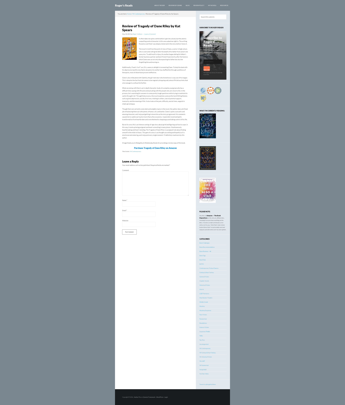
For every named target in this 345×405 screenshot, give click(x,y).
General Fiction (204, 276)
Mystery (202, 306)
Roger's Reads (124, 5)
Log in (166, 397)
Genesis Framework (149, 397)
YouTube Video (204, 374)
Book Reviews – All (205, 251)
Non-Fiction (203, 314)
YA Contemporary (135, 151)
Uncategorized (203, 344)
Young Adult (203, 369)
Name (124, 200)
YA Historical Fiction (205, 357)
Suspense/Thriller (204, 331)
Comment (125, 170)
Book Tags (202, 255)
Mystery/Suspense (205, 310)
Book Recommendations (207, 247)
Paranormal (203, 319)
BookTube (202, 260)
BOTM (201, 264)
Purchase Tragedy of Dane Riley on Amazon (155, 148)
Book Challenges (204, 243)
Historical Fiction (204, 285)
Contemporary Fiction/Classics (208, 268)
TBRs (201, 336)
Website (125, 221)
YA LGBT (202, 361)
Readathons (203, 323)
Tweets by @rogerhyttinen (207, 384)
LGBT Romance (204, 293)
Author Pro (137, 397)
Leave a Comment (150, 34)
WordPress (159, 397)
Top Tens (202, 340)
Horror (201, 289)
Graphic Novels (204, 281)
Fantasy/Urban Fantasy (206, 272)
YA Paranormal (203, 365)
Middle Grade (203, 302)
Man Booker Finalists (205, 298)
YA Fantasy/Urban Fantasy (207, 352)
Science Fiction (204, 327)
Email (124, 210)
